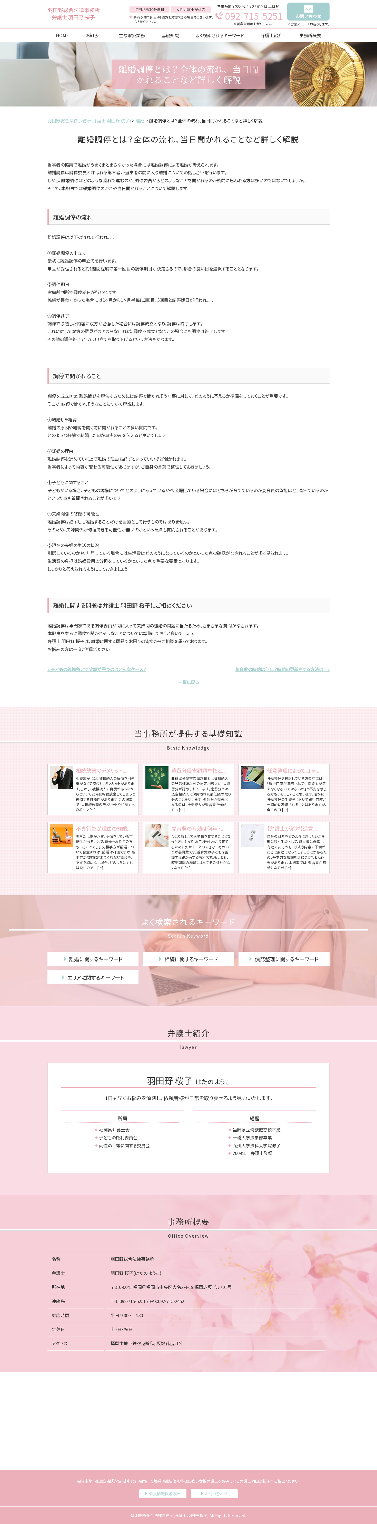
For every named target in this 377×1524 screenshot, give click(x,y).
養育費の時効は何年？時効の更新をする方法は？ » (282, 669)
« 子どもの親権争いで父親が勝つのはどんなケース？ (96, 669)
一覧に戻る (188, 682)
